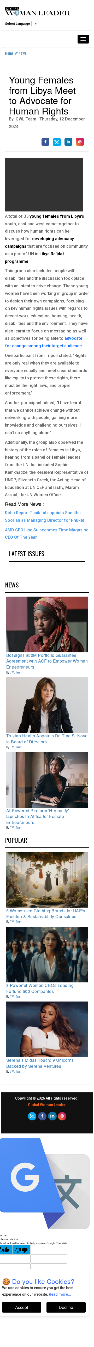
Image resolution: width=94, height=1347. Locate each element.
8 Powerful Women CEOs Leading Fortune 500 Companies (40, 988)
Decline (66, 1307)
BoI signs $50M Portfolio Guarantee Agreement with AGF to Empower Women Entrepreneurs (47, 661)
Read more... (60, 1294)
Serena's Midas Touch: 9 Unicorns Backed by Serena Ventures (40, 1063)
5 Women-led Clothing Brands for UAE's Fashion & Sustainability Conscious (45, 913)
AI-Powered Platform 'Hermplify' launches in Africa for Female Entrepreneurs (37, 816)
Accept (21, 1307)
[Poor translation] (21, 1249)
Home (9, 53)
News (22, 53)
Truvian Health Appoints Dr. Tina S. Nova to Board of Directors (47, 738)
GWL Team (15, 672)
